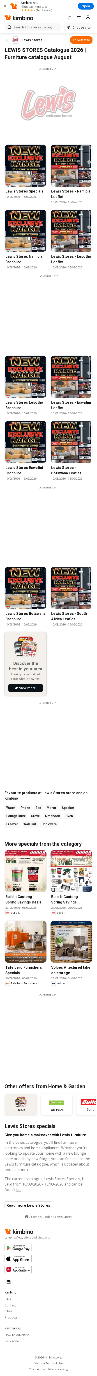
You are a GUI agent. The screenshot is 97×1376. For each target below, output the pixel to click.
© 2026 (48, 1357)
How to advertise (17, 1335)
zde (18, 1189)
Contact (10, 1305)
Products (11, 1317)
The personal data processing (48, 1369)
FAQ (8, 1299)
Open (86, 6)
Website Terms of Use (49, 1363)
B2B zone (12, 1341)
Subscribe (83, 40)
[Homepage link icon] (26, 1216)
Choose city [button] (81, 27)
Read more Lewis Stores (28, 1205)
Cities (8, 1311)
